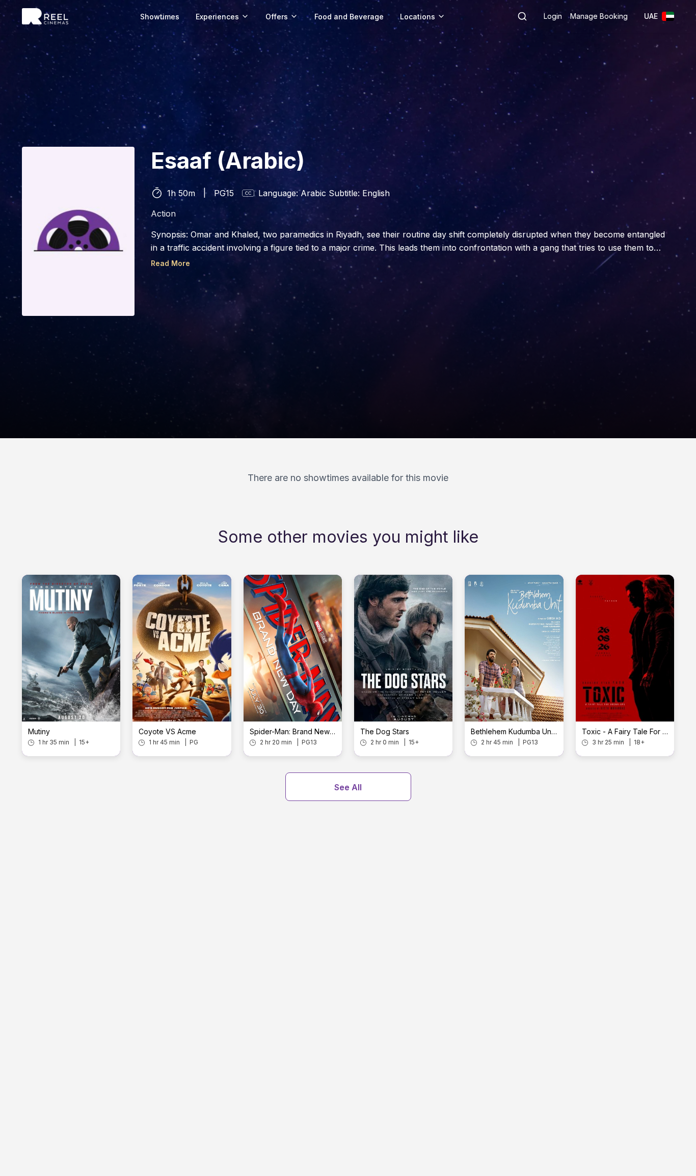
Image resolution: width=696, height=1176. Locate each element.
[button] (522, 16)
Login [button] (553, 16)
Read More (170, 263)
